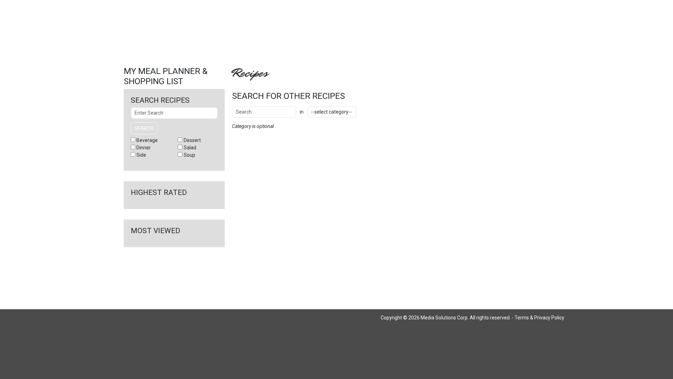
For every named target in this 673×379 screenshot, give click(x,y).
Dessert (192, 140)
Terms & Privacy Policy (539, 317)
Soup (189, 155)
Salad (190, 147)
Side (141, 155)
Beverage (147, 140)
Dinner (143, 147)
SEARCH (376, 112)
